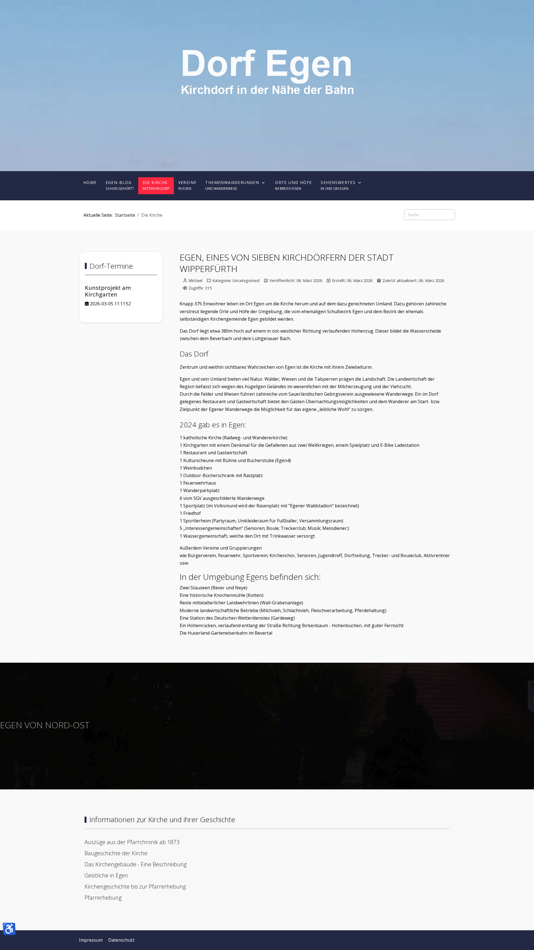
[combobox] (429, 214)
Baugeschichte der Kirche (116, 853)
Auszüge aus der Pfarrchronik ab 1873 (132, 842)
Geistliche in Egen (106, 875)
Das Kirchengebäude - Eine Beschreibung (136, 864)
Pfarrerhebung (103, 897)
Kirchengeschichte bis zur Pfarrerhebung (135, 886)
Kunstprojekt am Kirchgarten (108, 291)
